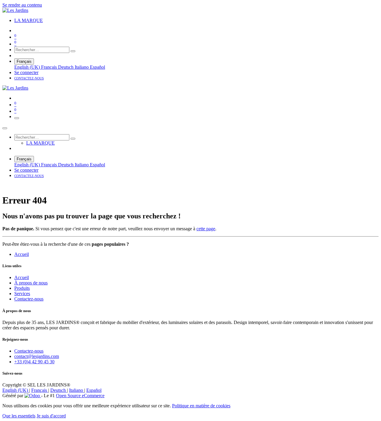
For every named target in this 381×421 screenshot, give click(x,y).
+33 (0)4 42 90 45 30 (34, 361)
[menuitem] (28, 20)
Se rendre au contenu (22, 4)
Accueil (21, 254)
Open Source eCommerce (80, 395)
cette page (205, 228)
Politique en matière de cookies (201, 405)
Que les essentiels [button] (18, 415)
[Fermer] (4, 128)
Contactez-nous (28, 298)
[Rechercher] (73, 51)
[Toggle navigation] (16, 118)
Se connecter (26, 72)
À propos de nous (31, 282)
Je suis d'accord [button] (51, 415)
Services (22, 293)
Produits (22, 288)
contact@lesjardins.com (36, 356)
